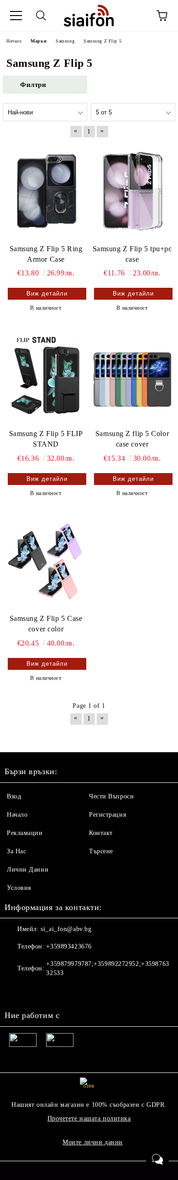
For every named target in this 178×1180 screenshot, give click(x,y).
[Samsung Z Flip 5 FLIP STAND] (45, 376)
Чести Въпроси (111, 796)
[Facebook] (16, 991)
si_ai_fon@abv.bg (66, 929)
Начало (17, 814)
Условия (19, 887)
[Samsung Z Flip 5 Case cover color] (45, 561)
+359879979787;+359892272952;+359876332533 (107, 968)
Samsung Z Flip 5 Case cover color (46, 623)
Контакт (101, 833)
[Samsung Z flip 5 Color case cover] (132, 376)
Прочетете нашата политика (89, 1118)
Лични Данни (27, 869)
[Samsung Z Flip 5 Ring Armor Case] (45, 191)
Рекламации (25, 833)
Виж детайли (47, 293)
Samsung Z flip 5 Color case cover (132, 439)
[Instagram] (36, 991)
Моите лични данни (93, 1142)
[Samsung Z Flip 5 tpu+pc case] (132, 191)
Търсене (101, 851)
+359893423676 (68, 946)
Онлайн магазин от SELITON (89, 1172)
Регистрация (107, 814)
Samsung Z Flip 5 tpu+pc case (132, 254)
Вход (14, 796)
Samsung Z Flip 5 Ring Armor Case (46, 254)
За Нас (16, 851)
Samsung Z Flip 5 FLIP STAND (46, 439)
